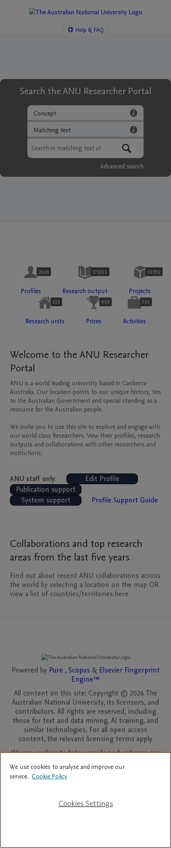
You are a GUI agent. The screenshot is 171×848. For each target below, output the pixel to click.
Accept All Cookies (85, 829)
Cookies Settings (85, 803)
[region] (85, 800)
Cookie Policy (49, 776)
